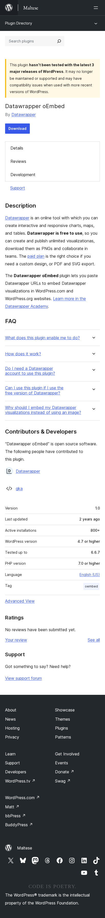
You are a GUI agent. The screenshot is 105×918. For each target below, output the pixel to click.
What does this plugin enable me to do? (42, 337)
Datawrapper (23, 114)
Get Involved (67, 753)
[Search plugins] (59, 41)
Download (17, 128)
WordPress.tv (20, 781)
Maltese (24, 848)
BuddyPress (19, 824)
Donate (64, 771)
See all (94, 639)
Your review (16, 639)
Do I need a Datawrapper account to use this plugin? (30, 371)
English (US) (90, 574)
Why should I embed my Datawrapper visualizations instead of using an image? (43, 410)
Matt (12, 806)
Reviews (18, 161)
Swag (63, 781)
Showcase (65, 709)
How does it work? (23, 354)
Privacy (12, 737)
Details (16, 148)
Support (17, 187)
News (10, 719)
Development (22, 174)
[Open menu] (97, 7)
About (10, 709)
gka (19, 488)
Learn (10, 753)
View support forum (23, 678)
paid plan (36, 256)
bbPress (15, 815)
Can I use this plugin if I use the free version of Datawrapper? (34, 390)
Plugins (61, 728)
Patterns (63, 737)
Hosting (12, 728)
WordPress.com (22, 797)
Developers (15, 771)
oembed (91, 586)
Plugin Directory (18, 23)
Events (61, 762)
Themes (62, 719)
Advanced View (20, 601)
